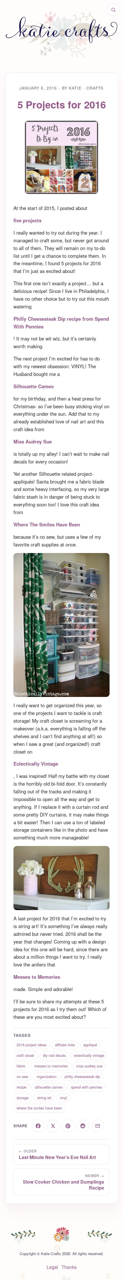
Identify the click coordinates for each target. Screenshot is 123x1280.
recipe (21, 1087)
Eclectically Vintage (35, 763)
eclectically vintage (89, 1055)
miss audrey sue (89, 1066)
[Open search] (113, 9)
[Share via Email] (98, 1125)
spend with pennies (86, 1087)
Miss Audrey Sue (32, 441)
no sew (22, 1076)
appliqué (90, 1044)
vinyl (63, 1097)
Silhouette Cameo (33, 386)
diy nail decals (54, 1055)
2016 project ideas (31, 1044)
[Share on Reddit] (83, 1125)
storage (23, 1097)
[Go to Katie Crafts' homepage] (61, 34)
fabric (21, 1066)
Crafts (95, 88)
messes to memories (51, 1066)
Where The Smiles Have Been (46, 524)
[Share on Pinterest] (68, 1125)
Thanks (69, 1267)
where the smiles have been (39, 1108)
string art (44, 1097)
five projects (27, 220)
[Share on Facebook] (38, 1125)
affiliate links (65, 1044)
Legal (52, 1267)
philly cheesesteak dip (82, 1076)
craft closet (25, 1055)
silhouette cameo (49, 1087)
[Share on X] (53, 1125)
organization (46, 1076)
